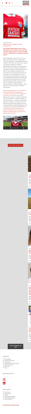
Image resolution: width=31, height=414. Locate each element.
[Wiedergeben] (5, 128)
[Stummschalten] (23, 128)
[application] (15, 122)
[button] (15, 122)
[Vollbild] (26, 128)
